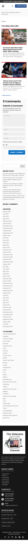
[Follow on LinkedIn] (15, 537)
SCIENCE (5, 394)
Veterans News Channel (10, 415)
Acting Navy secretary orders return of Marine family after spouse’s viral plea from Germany (13, 197)
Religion (5, 391)
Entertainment (7, 346)
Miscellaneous (7, 379)
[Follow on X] (8, 537)
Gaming (5, 350)
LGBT (4, 370)
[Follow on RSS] (23, 537)
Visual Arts (6, 418)
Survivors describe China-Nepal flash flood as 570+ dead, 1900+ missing (13, 49)
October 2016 (7, 317)
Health (5, 358)
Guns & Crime (7, 355)
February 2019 (7, 250)
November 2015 (7, 326)
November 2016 (7, 314)
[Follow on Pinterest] (12, 537)
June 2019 (6, 240)
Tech (4, 401)
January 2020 (7, 223)
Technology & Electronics (10, 406)
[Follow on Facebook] (5, 537)
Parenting (6, 384)
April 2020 (6, 218)
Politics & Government (10, 389)
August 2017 (6, 293)
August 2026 (7, 211)
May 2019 (6, 242)
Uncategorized (7, 410)
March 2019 (6, 247)
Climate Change (8, 338)
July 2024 (6, 216)
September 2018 (8, 262)
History (5, 362)
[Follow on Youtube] (19, 537)
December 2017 (7, 283)
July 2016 (5, 324)
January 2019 (7, 252)
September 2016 (8, 319)
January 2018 (7, 281)
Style (4, 398)
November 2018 (8, 257)
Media (5, 374)
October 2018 (7, 259)
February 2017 (7, 307)
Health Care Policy (8, 360)
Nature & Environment (9, 382)
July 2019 (5, 238)
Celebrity (5, 336)
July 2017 (5, 295)
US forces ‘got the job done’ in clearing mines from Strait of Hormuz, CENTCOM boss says (12, 191)
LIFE (4, 372)
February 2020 (7, 221)
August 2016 (6, 321)
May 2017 (6, 300)
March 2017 (6, 305)
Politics (5, 386)
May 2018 (6, 271)
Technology (6, 403)
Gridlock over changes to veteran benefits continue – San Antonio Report (13, 185)
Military (5, 377)
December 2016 (7, 312)
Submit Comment (16, 152)
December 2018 (7, 254)
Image (5, 365)
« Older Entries (6, 95)
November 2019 (7, 228)
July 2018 (5, 266)
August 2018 (6, 264)
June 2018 (6, 269)
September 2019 (8, 233)
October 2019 (7, 230)
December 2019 (7, 226)
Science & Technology (9, 396)
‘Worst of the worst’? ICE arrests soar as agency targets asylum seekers (12, 83)
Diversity (5, 343)
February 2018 (7, 278)
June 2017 (6, 298)
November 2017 (7, 286)
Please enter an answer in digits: (12, 142)
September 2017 (8, 290)
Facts (4, 348)
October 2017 (7, 288)
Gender (5, 353)
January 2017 (7, 309)
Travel (5, 408)
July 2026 (6, 214)
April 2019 (6, 245)
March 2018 (6, 276)
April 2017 (6, 302)
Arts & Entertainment (9, 334)
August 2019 (6, 235)
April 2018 (6, 274)
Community (6, 341)
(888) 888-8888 (21, 6)
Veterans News (14, 12)
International (7, 367)
